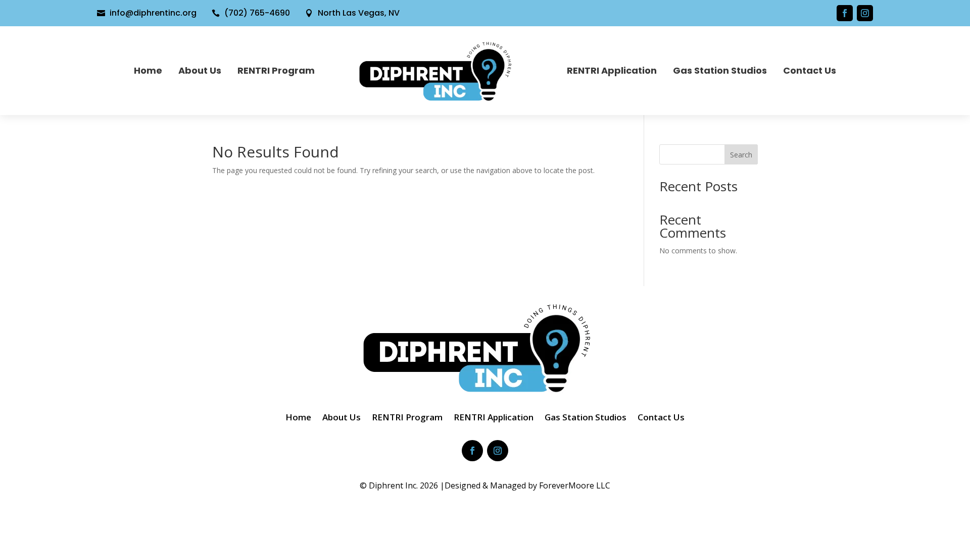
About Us (199, 70)
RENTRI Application (612, 70)
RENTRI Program (276, 70)
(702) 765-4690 (257, 13)
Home (148, 70)
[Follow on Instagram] (865, 13)
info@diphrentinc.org (153, 13)
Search (741, 154)
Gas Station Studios (720, 70)
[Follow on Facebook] (845, 13)
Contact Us (809, 70)
